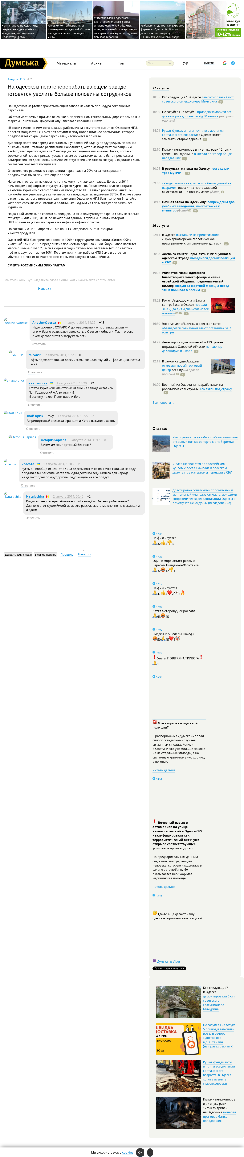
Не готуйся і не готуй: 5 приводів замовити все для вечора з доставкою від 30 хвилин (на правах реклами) (219, 1035)
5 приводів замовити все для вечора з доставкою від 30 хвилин (197, 114)
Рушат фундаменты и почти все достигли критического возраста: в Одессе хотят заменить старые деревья (219, 1073)
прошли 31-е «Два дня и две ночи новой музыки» (185, 309)
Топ (121, 63)
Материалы (66, 63)
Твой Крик (35, 416)
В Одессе (169, 235)
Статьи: (160, 428)
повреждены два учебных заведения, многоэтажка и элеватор (198, 206)
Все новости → (163, 402)
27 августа (160, 88)
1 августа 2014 (16, 79)
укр (185, 63)
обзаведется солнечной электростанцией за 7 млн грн (196, 330)
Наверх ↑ (44, 288)
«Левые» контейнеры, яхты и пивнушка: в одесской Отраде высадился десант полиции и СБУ (69, 31)
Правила (66, 554)
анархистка (38, 383)
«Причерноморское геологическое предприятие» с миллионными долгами (192, 241)
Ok (140, 1152)
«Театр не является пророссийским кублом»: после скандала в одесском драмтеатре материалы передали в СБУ (202, 468)
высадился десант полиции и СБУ (198, 260)
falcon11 (35, 355)
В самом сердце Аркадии (180, 361)
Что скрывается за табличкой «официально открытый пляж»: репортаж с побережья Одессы (205, 441)
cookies (127, 1152)
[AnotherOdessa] (16, 323)
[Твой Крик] (13, 413)
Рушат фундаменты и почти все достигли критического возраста (193, 132)
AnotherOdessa (44, 322)
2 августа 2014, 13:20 (60, 355)
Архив (96, 63)
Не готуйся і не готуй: (178, 112)
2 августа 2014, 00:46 (68, 496)
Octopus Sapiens (53, 440)
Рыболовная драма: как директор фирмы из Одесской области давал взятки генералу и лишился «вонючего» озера (162, 31)
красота (28, 464)
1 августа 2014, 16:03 (58, 464)
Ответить (39, 344)
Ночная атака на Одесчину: (184, 202)
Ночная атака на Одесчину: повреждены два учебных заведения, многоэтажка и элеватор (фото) (20, 31)
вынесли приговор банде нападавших (197, 156)
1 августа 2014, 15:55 (72, 416)
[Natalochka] (12, 497)
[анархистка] (14, 380)
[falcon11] (16, 355)
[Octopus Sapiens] (22, 437)
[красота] (10, 464)
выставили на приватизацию (197, 235)
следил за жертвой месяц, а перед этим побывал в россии (195, 288)
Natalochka (35, 496)
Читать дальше (163, 770)
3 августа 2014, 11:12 (85, 440)
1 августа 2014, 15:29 (71, 383)
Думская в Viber (168, 961)
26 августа (160, 225)
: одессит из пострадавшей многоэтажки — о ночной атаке (191, 190)
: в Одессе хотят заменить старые (191, 137)
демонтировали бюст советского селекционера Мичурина (198, 99)
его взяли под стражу (216, 389)
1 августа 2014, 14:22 (80, 322)
